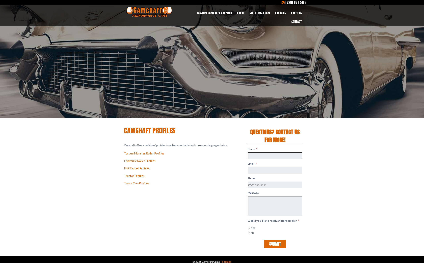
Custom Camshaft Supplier (214, 13)
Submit (275, 244)
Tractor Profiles (134, 176)
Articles (280, 13)
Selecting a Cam (259, 13)
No (252, 232)
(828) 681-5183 (295, 2)
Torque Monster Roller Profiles (144, 153)
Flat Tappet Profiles (137, 168)
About (240, 13)
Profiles (296, 13)
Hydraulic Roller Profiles (140, 161)
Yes (253, 227)
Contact (296, 21)
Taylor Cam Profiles (136, 183)
